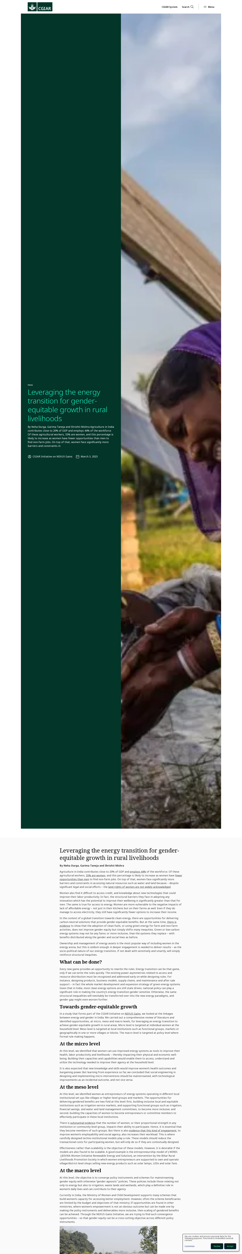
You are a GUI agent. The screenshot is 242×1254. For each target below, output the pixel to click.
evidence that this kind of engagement (152, 1130)
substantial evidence (82, 1123)
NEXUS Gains (133, 1013)
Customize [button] (190, 1246)
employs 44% (138, 871)
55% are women (95, 875)
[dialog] (211, 1242)
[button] (170, 7)
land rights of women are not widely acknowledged (139, 887)
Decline (217, 1246)
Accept (230, 1246)
